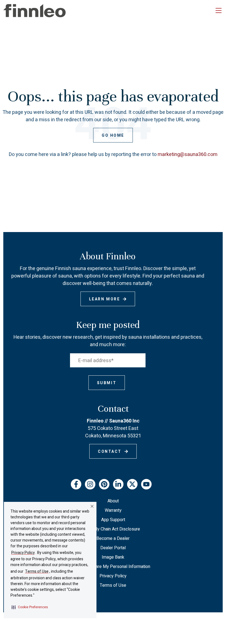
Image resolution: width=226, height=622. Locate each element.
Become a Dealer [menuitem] (113, 538)
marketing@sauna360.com (187, 154)
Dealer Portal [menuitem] (113, 548)
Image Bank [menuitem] (113, 557)
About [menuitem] (113, 501)
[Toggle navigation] (218, 10)
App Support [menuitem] (113, 519)
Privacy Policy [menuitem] (113, 576)
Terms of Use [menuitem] (113, 585)
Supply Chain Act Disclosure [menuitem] (113, 529)
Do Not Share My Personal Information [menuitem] (113, 566)
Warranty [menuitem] (113, 510)
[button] (29, 607)
